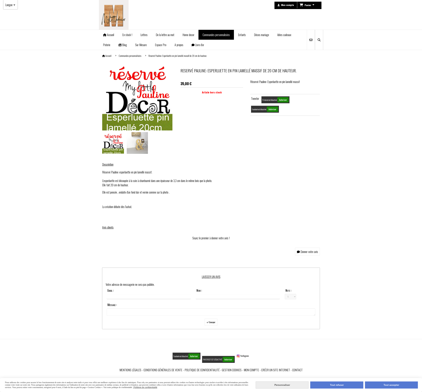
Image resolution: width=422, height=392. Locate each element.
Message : (112, 305)
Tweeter (255, 98)
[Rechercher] (319, 40)
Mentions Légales (130, 370)
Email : (110, 290)
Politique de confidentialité (202, 370)
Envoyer (212, 322)
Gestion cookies (231, 370)
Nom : (199, 290)
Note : (288, 290)
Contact (297, 370)
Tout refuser (337, 385)
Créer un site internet (275, 370)
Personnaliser (282, 385)
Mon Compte (251, 370)
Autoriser (283, 99)
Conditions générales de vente (163, 370)
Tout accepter (391, 385)
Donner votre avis (309, 252)
